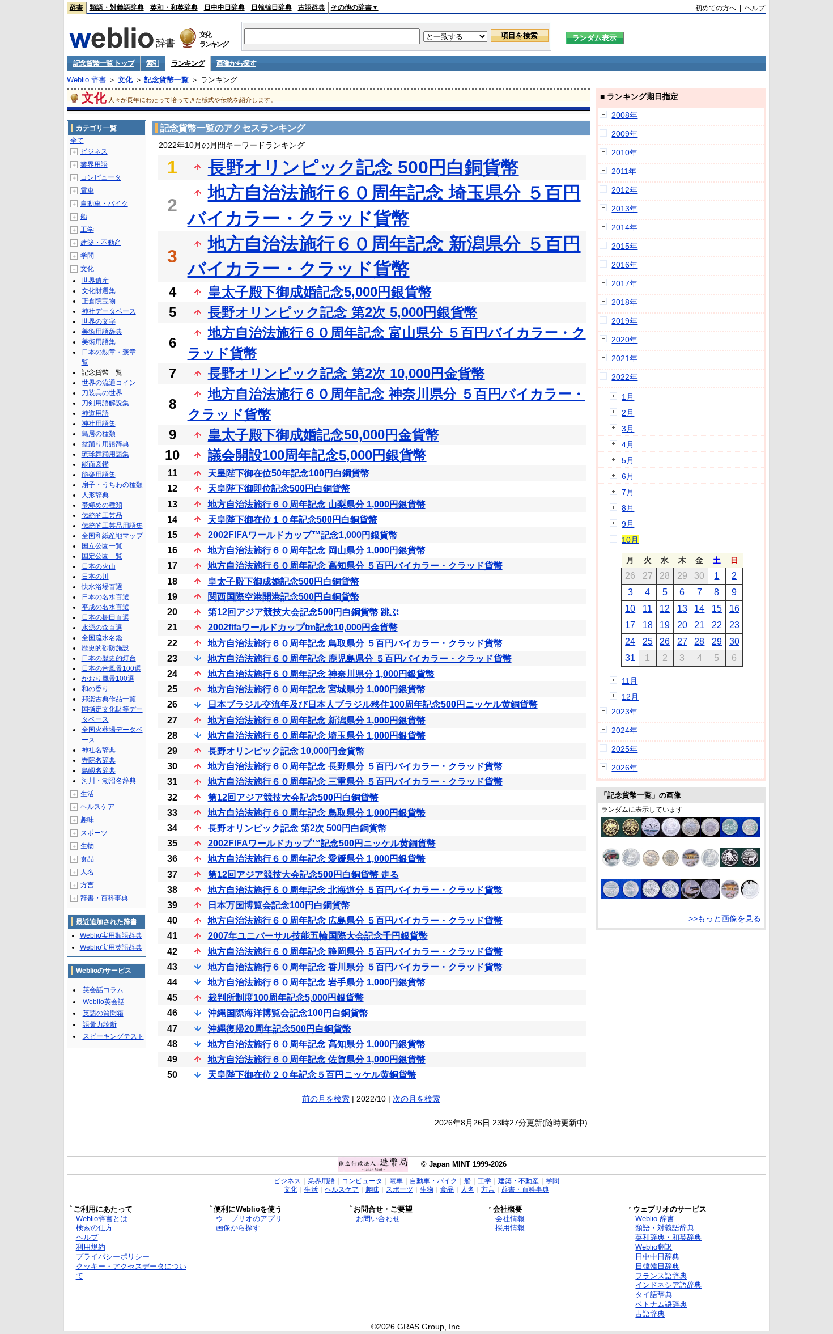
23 (734, 625)
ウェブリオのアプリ (249, 1218)
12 (665, 608)
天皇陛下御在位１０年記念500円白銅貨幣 (292, 519)
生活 (87, 794)
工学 (87, 230)
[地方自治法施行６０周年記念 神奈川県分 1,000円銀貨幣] (621, 864)
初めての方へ (715, 8)
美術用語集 (99, 342)
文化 (125, 79)
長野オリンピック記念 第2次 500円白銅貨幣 (297, 828)
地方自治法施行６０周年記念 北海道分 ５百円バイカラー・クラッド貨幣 (355, 890)
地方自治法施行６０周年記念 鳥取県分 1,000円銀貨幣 (317, 813)
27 (682, 641)
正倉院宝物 (99, 301)
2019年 (624, 320)
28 (699, 641)
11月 (630, 680)
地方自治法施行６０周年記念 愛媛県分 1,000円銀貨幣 (317, 858)
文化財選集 (99, 291)
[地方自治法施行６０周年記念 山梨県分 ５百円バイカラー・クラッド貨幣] (661, 865)
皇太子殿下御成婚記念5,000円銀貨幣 (320, 291)
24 (630, 641)
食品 (87, 859)
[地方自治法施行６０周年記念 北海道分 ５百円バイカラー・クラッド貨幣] (700, 833)
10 (630, 608)
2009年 (624, 133)
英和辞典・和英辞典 (668, 1237)
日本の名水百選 (105, 597)
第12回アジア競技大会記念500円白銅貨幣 (293, 797)
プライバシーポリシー (113, 1256)
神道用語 (95, 413)
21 (699, 625)
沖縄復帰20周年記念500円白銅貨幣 (279, 1029)
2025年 (624, 748)
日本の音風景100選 (111, 668)
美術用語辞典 (102, 332)
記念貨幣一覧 (166, 79)
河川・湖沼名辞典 (109, 781)
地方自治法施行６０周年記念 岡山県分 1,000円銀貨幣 (317, 550)
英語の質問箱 (103, 1013)
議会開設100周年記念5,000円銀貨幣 (317, 455)
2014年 (624, 227)
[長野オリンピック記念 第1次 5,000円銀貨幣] (740, 864)
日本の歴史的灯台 (109, 658)
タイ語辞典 (653, 1294)
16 (734, 608)
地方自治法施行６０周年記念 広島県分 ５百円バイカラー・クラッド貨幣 (355, 920)
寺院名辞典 (99, 760)
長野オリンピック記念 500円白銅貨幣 (363, 167)
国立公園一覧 (102, 546)
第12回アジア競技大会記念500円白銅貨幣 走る (303, 874)
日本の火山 (99, 566)
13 (682, 608)
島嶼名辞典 (99, 770)
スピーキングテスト (113, 1036)
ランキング (188, 63)
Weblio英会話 (104, 1002)
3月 (628, 428)
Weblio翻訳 (653, 1247)
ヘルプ (755, 8)
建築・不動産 (100, 243)
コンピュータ (100, 177)
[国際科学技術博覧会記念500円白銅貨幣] (621, 896)
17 (630, 625)
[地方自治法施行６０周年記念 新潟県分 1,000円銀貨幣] (700, 896)
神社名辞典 (99, 750)
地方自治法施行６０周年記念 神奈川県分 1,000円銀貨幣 (321, 674)
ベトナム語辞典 (661, 1304)
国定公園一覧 (102, 556)
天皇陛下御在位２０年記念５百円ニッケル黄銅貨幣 (312, 1074)
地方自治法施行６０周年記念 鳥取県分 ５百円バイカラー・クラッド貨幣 (355, 643)
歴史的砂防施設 (105, 648)
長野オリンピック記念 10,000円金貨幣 (286, 751)
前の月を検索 (326, 1098)
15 (717, 608)
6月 (628, 476)
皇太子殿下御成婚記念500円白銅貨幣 (283, 581)
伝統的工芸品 (102, 515)
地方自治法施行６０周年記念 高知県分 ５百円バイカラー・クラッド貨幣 (355, 565)
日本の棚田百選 (105, 617)
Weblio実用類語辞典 (111, 935)
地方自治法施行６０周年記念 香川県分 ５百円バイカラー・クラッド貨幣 (355, 967)
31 (630, 658)
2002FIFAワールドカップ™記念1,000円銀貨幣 (303, 535)
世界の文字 (99, 321)
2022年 (624, 377)
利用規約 (90, 1247)
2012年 (624, 189)
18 (648, 625)
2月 (628, 412)
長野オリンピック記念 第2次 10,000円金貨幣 (346, 373)
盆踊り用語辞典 (105, 444)
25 (648, 641)
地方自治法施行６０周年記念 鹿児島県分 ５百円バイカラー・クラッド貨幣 (360, 658)
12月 (630, 696)
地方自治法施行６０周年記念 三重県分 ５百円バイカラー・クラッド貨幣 (355, 781)
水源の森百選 (102, 628)
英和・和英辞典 (174, 7)
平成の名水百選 (105, 607)
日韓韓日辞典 (271, 7)
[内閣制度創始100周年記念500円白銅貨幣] (740, 833)
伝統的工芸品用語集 (112, 526)
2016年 (624, 264)
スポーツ (94, 833)
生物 (87, 846)
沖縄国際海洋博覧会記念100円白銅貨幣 (288, 1013)
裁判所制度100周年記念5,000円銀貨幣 (286, 997)
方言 (87, 885)
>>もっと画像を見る (724, 918)
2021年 (624, 358)
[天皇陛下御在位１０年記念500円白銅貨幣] (661, 895)
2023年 (624, 711)
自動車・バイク (104, 203)
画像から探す (236, 63)
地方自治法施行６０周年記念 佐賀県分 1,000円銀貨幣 (317, 1059)
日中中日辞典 (224, 7)
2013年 (624, 208)
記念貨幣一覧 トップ (103, 63)
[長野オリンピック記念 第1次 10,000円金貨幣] (621, 834)
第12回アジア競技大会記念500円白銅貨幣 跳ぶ (303, 612)
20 (682, 625)
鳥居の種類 (99, 434)
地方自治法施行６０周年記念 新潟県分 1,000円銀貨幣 (317, 720)
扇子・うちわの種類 (112, 485)
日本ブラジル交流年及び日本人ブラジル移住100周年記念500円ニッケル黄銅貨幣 (373, 704)
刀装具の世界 (102, 393)
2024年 (624, 730)
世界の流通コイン (109, 383)
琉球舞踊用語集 (105, 454)
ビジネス (94, 151)
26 (665, 641)
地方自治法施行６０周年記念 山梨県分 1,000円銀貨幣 (317, 504)
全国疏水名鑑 (102, 638)
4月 (628, 444)
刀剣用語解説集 (105, 403)
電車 (87, 190)
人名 (87, 872)
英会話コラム (103, 990)
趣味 (87, 820)
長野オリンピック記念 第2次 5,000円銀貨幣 (343, 312)
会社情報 (510, 1218)
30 (734, 641)
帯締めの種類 (102, 505)
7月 (628, 492)
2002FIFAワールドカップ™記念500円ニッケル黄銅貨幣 (322, 843)
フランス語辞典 (661, 1276)
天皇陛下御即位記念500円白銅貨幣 (279, 488)
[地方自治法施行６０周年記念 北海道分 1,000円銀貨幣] (661, 833)
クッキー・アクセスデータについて (131, 1271)
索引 (152, 63)
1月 (628, 396)
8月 (628, 508)
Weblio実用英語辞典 (111, 947)
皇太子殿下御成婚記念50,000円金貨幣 (323, 434)
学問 (87, 256)
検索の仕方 (94, 1227)
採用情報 (510, 1227)
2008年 (624, 115)
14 (699, 608)
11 (647, 608)
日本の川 (95, 577)
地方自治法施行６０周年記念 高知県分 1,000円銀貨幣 (317, 1044)
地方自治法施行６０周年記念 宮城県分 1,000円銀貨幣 (317, 689)
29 (717, 641)
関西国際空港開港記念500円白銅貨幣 (283, 597)
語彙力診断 (100, 1024)
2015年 (624, 246)
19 (665, 625)
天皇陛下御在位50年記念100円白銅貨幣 (288, 473)
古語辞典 (311, 7)
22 (717, 625)
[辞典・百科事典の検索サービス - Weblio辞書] (122, 44)
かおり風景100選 (108, 679)
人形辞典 (95, 495)
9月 (628, 523)
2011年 (623, 171)
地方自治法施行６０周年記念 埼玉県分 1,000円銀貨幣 (317, 735)
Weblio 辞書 (86, 79)
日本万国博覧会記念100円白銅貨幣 (279, 905)
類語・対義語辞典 (117, 7)
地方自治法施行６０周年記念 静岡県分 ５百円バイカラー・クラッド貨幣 (355, 951)
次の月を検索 (416, 1098)
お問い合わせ (378, 1218)
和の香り (95, 689)
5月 (628, 460)
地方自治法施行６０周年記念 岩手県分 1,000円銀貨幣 (317, 982)
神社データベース (109, 311)
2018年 (624, 302)
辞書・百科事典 (104, 898)
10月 (630, 539)
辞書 (76, 7)
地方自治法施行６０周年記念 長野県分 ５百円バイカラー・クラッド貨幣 (355, 766)
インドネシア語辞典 (668, 1285)
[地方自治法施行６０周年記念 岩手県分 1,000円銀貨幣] (700, 865)
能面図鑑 (95, 464)
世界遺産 (95, 281)
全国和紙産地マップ (112, 536)
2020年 (624, 339)
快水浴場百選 (102, 587)
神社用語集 (99, 423)
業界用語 (94, 164)
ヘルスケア (97, 807)
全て (77, 140)
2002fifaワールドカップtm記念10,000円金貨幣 (303, 627)
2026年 (624, 767)
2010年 (624, 152)
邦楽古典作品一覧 (109, 699)
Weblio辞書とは (102, 1218)
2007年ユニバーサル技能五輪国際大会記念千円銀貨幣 (318, 936)
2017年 (624, 283)
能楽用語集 (99, 474)
